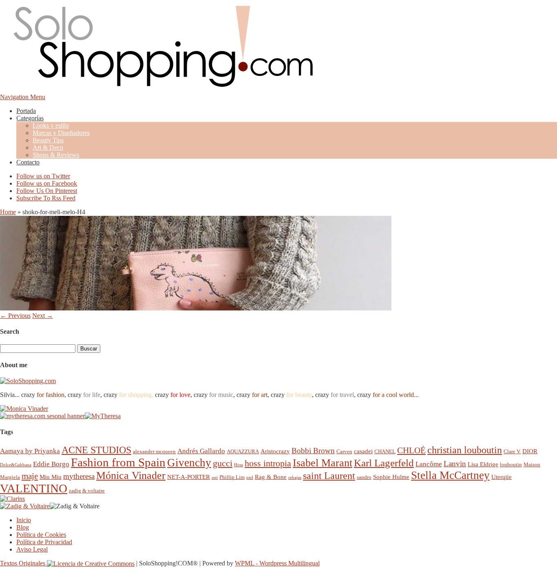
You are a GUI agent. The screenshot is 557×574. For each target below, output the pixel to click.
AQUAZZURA (243, 451)
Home (8, 211)
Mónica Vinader (131, 475)
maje (30, 476)
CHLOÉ (411, 450)
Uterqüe (501, 476)
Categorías (30, 118)
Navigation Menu (22, 96)
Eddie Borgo (51, 464)
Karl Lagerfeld (384, 462)
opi (215, 477)
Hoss (238, 465)
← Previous (15, 315)
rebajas (294, 477)
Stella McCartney (450, 475)
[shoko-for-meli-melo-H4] (195, 308)
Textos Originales (23, 563)
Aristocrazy (275, 451)
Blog (22, 527)
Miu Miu (51, 476)
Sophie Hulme (391, 476)
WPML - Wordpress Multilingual (277, 563)
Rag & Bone (271, 476)
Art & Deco (48, 147)
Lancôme (429, 464)
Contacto (28, 162)
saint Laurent (329, 475)
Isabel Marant (322, 463)
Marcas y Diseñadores (61, 132)
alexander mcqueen (154, 451)
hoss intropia (268, 463)
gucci (222, 463)
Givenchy (189, 463)
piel (249, 477)
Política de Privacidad (44, 542)
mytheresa (79, 476)
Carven (344, 451)
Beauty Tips (48, 140)
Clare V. (512, 451)
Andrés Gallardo (201, 451)
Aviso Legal (32, 549)
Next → (42, 315)
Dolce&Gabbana (15, 465)
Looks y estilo (51, 125)
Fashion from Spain (118, 462)
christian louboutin (464, 450)
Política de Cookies (41, 534)
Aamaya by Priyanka (30, 451)
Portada (26, 110)
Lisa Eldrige (483, 464)
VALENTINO (33, 488)
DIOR (529, 451)
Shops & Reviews (56, 154)
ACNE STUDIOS (96, 450)
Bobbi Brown (313, 450)
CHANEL (385, 451)
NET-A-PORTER (188, 476)
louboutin (511, 464)
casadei (363, 451)
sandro (364, 477)
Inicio (23, 519)
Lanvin (455, 463)
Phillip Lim (232, 477)
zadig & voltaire (87, 491)
